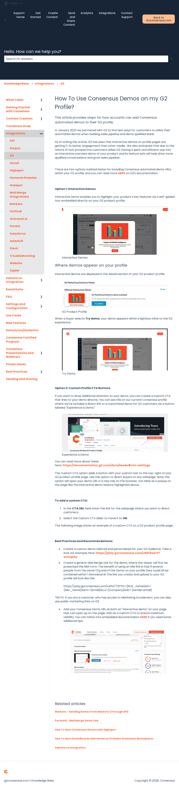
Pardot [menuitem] (15, 226)
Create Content (52, 15)
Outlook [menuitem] (16, 211)
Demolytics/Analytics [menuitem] (22, 330)
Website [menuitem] (16, 263)
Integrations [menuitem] (15, 133)
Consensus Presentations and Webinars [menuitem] (20, 353)
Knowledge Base (16, 84)
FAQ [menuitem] (9, 297)
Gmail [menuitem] (14, 163)
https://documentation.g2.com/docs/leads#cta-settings (106, 465)
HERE (121, 173)
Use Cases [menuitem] (13, 315)
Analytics (87, 13)
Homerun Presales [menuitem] (23, 178)
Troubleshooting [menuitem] (22, 256)
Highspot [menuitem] (17, 170)
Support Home (19, 15)
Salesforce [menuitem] (18, 234)
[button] (41, 100)
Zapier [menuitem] (14, 270)
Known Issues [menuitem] (16, 364)
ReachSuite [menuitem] (14, 289)
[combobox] (86, 59)
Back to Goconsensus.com (158, 19)
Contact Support (127, 15)
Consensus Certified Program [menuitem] (21, 339)
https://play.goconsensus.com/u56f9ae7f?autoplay (111, 555)
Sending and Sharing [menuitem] (21, 379)
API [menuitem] (12, 141)
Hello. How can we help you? (32, 51)
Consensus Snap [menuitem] (18, 126)
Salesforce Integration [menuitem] (14, 280)
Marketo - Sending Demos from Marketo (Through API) (91, 711)
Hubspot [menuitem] (16, 185)
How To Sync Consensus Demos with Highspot (85, 729)
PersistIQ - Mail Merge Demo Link (76, 720)
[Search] (171, 59)
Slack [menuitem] (14, 248)
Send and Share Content (69, 19)
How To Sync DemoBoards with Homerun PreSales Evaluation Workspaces (104, 738)
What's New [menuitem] (14, 100)
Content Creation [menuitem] (19, 119)
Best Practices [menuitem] (16, 372)
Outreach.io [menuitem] (19, 219)
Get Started (35, 15)
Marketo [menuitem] (16, 204)
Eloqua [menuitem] (15, 148)
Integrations (107, 13)
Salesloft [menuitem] (16, 241)
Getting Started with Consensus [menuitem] (18, 109)
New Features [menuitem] (16, 323)
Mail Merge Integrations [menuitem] (19, 194)
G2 (62, 84)
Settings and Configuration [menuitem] (17, 306)
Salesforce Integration (70, 747)
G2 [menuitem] (12, 156)
